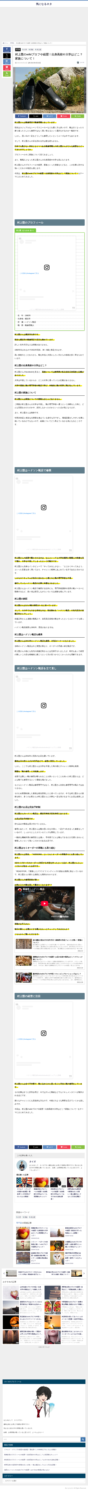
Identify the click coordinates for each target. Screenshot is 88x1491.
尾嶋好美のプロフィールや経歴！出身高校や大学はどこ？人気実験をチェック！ (31, 1454)
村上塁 (39, 49)
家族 (31, 49)
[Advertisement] (44, 23)
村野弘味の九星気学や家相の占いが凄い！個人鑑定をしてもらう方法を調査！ (30, 1465)
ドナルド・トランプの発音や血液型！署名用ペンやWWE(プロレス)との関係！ (30, 1449)
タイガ (82, 62)
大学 (25, 49)
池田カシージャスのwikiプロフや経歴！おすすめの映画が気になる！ (27, 1470)
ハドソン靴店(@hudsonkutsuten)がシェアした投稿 (47, 309)
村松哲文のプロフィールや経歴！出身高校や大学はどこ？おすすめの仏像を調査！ (32, 1459)
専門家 (18, 49)
